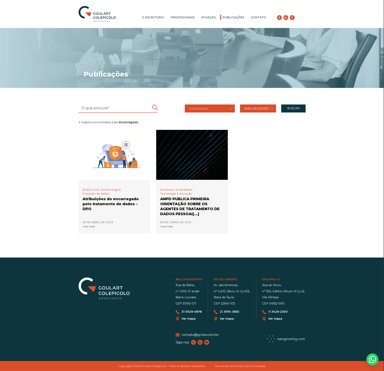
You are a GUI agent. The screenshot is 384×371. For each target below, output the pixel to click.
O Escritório (153, 17)
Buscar (293, 108)
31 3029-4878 (192, 311)
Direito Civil (91, 189)
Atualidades (183, 189)
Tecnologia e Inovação (176, 193)
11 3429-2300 (278, 311)
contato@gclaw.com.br (200, 335)
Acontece (167, 189)
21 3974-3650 (229, 311)
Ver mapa (189, 318)
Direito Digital (111, 189)
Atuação (208, 17)
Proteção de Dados (96, 193)
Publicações (233, 17)
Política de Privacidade (251, 366)
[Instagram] (279, 17)
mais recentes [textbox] (256, 108)
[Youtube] (292, 17)
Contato (258, 17)
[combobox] (210, 108)
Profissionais (183, 17)
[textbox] (210, 109)
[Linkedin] (285, 17)
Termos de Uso (224, 366)
